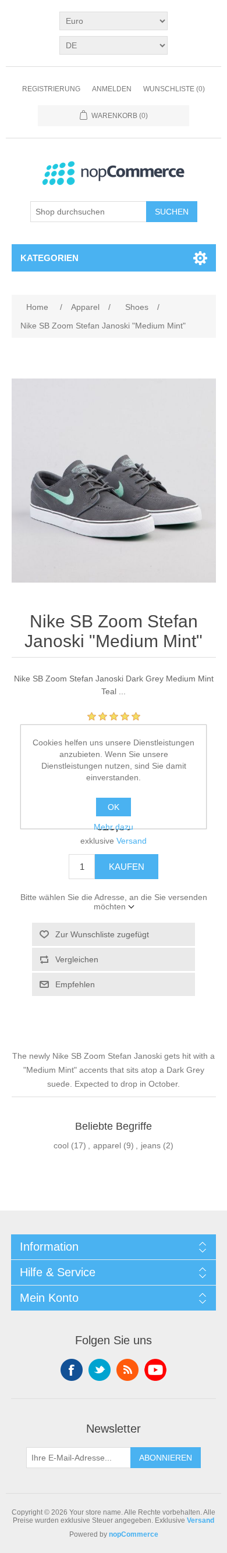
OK (113, 807)
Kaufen (126, 867)
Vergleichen (76, 959)
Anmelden (112, 89)
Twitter (99, 1370)
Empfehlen (75, 984)
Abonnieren (165, 1457)
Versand (131, 840)
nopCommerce (133, 1534)
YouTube (155, 1370)
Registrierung (51, 89)
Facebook (72, 1370)
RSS (127, 1370)
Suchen (172, 211)
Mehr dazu (113, 826)
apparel (107, 1145)
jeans (151, 1145)
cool (61, 1145)
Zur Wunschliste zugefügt (102, 934)
